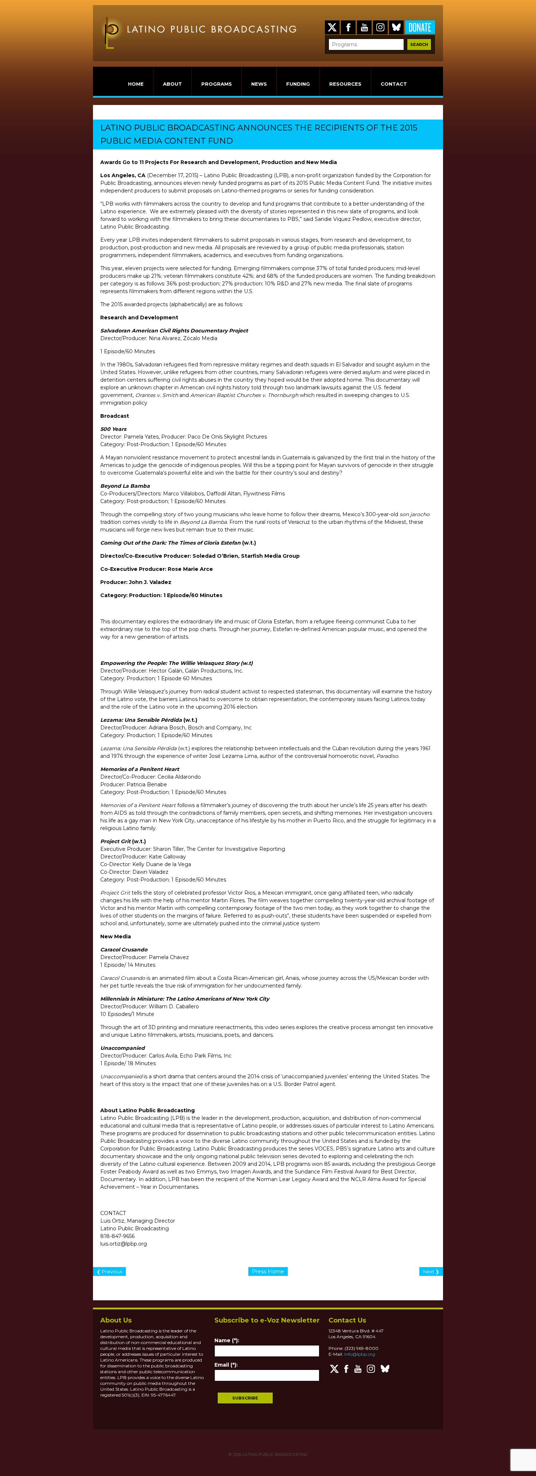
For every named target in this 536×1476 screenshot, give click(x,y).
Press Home (268, 1271)
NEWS (259, 84)
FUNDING (298, 84)
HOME (136, 84)
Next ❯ (431, 1271)
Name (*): (226, 1340)
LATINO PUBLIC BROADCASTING (274, 1454)
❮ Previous (109, 1271)
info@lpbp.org (359, 1354)
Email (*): (226, 1365)
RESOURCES (345, 84)
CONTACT (394, 84)
